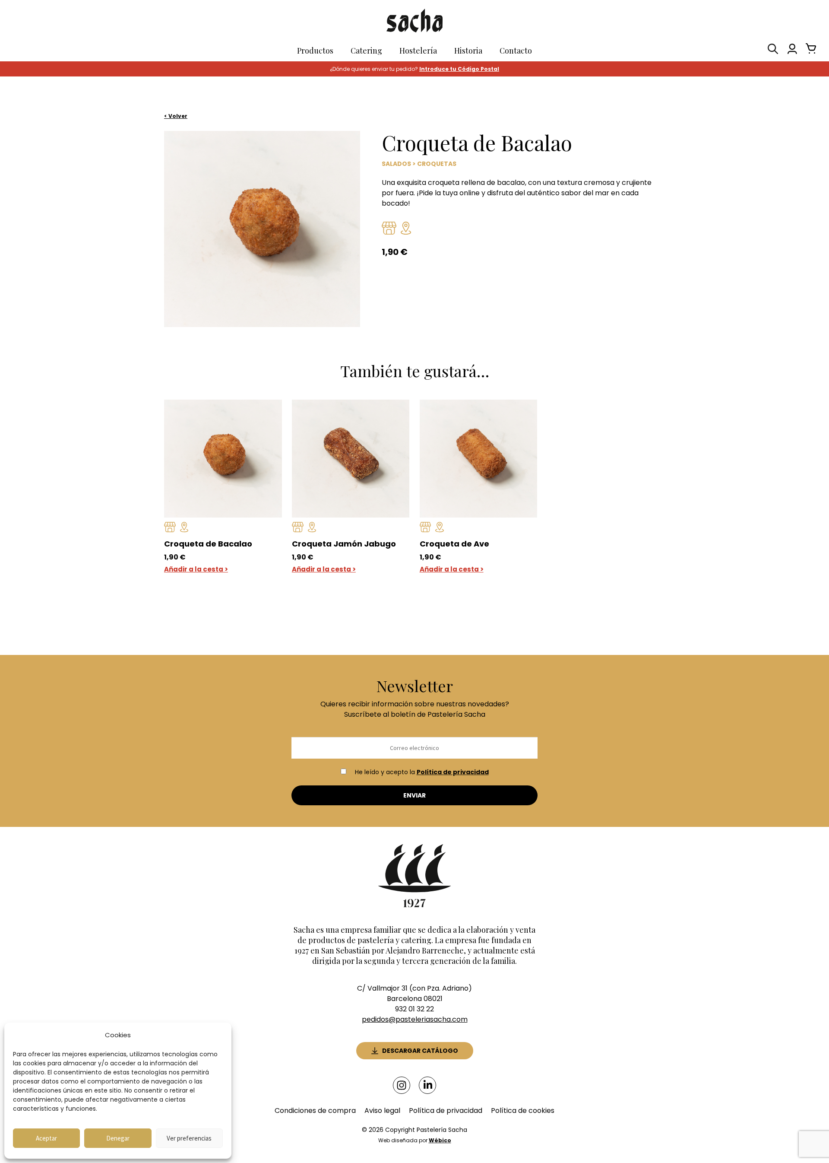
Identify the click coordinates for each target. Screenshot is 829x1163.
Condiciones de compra (315, 1110)
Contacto (516, 50)
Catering (366, 50)
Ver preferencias (189, 1138)
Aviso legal (382, 1110)
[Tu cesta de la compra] (808, 51)
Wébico (440, 1140)
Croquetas (436, 163)
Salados (396, 163)
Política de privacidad (453, 772)
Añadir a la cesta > (196, 569)
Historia (468, 50)
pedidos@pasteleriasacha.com (415, 1019)
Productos (315, 50)
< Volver (175, 116)
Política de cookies (522, 1110)
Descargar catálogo (420, 1050)
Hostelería (418, 50)
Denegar (118, 1138)
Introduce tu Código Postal (459, 69)
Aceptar (46, 1138)
